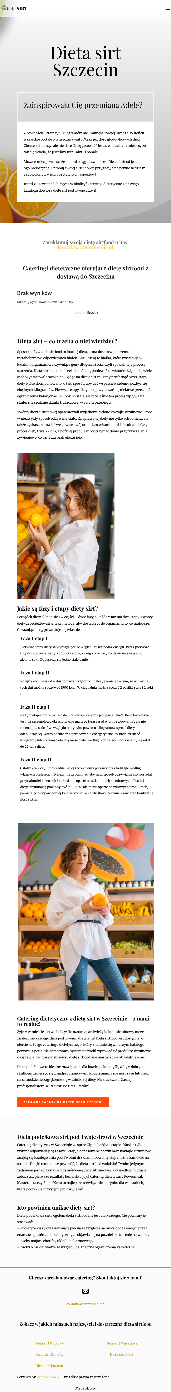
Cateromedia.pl (48, 1377)
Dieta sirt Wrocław (49, 1343)
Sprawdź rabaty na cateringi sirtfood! (63, 1102)
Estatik (92, 312)
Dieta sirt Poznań (49, 1366)
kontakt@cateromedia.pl (85, 247)
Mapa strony (85, 1388)
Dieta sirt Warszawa (122, 1343)
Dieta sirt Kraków (49, 1354)
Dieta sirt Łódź (121, 1354)
